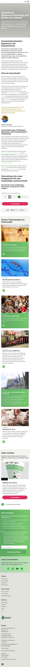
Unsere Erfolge (4, 602)
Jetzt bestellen (15, 490)
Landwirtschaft (4, 578)
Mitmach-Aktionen (5, 591)
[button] (2, 664)
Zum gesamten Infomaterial (12, 504)
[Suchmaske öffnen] (25, 1)
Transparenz (3, 604)
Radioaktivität (4, 582)
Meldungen (3, 606)
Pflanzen (18, 154)
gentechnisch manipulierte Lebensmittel (11, 153)
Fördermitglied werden (6, 595)
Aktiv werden (5, 589)
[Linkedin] (21, 568)
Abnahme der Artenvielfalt (13, 92)
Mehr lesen (15, 241)
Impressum (4, 653)
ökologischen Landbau (6, 162)
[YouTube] (17, 568)
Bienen (3, 96)
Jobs (2, 610)
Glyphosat (6, 99)
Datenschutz (4, 657)
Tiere (23, 154)
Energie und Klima (5, 580)
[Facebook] (8, 568)
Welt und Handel (4, 584)
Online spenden (4, 593)
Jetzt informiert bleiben (14, 552)
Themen (3, 576)
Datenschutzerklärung (9, 543)
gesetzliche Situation (13, 169)
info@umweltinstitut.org (10, 540)
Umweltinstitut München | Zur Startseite (2, 1)
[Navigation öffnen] (28, 1)
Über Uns (4, 600)
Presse (2, 608)
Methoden (3, 167)
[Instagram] (12, 568)
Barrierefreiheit (5, 655)
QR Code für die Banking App (8, 650)
